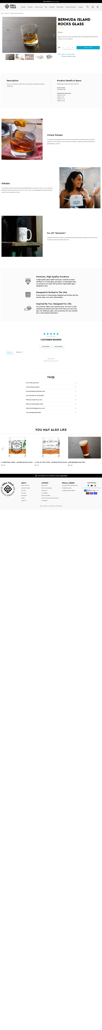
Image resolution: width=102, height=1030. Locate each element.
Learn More (63, 475)
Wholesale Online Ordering (68, 490)
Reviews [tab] (9, 352)
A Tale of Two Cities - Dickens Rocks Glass (51, 447)
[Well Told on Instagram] (95, 486)
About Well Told (25, 485)
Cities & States (59, 7)
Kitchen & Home (39, 7)
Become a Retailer (46, 495)
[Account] (93, 7)
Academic (80, 7)
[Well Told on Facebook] (88, 486)
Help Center (44, 490)
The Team (23, 493)
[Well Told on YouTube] (91, 486)
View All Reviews (51, 336)
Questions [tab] (18, 352)
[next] (54, 35)
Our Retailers (45, 493)
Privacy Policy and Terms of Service (50, 498)
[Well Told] (10, 7)
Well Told (45, 506)
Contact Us (24, 500)
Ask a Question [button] (46, 346)
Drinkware (30, 7)
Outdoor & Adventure (70, 7)
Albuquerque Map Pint (84, 447)
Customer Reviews (25, 488)
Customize (51, 7)
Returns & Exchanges (47, 488)
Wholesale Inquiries (66, 488)
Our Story (23, 490)
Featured (23, 7)
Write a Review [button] (58, 346)
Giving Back (24, 495)
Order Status (45, 485)
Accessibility (44, 500)
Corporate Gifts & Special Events (70, 485)
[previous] (3, 449)
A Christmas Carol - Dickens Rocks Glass (17, 447)
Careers (23, 498)
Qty (59, 47)
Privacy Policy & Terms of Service (55, 506)
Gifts (46, 7)
